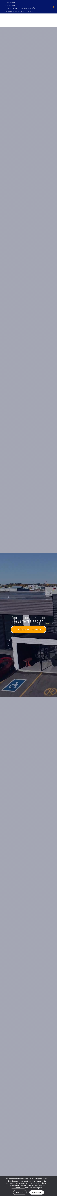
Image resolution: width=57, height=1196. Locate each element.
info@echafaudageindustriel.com (19, 11)
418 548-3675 (10, 5)
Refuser (20, 1192)
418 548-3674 (10, 2)
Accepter (36, 1192)
